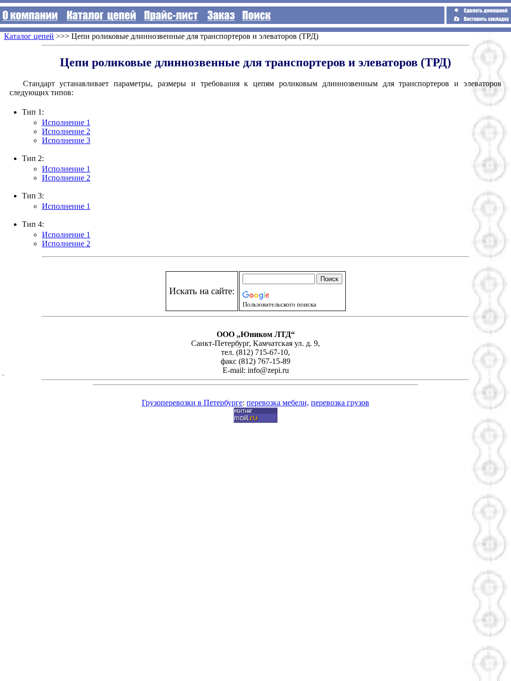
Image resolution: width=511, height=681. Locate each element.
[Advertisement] (466, 54)
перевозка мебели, (278, 402)
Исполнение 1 (66, 122)
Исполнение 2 (66, 131)
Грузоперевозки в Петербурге (192, 402)
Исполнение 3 (66, 140)
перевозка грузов (340, 402)
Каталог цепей (29, 36)
